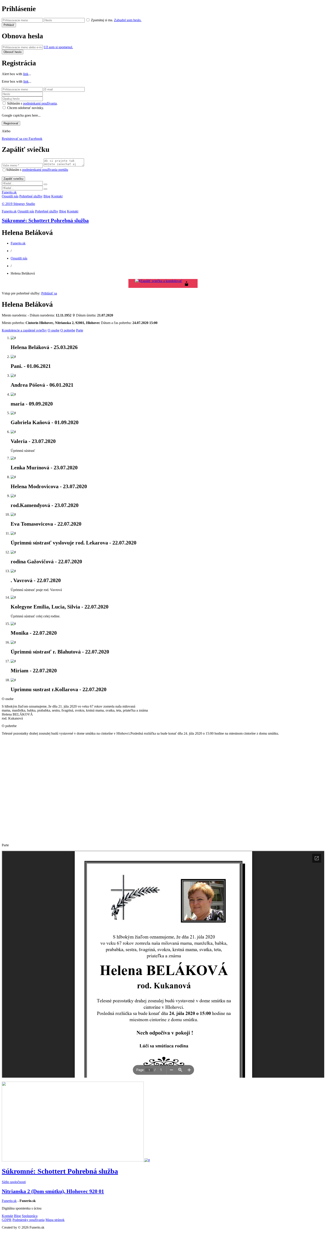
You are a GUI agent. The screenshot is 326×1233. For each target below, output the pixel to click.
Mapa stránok (55, 1220)
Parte (79, 330)
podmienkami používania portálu (45, 170)
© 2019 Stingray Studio (18, 204)
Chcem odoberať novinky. (25, 108)
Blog (46, 196)
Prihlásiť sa (49, 293)
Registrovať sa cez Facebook (22, 138)
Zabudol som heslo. (127, 20)
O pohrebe (67, 330)
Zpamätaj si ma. (102, 20)
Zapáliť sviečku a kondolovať (161, 281)
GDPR (7, 1220)
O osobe (53, 330)
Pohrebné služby (31, 196)
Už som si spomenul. (58, 47)
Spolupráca (29, 1216)
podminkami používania (40, 103)
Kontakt (57, 196)
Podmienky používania (28, 1220)
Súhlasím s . (32, 103)
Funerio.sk (9, 192)
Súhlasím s (37, 170)
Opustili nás (10, 196)
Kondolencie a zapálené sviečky (24, 330)
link (25, 74)
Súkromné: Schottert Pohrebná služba (45, 220)
